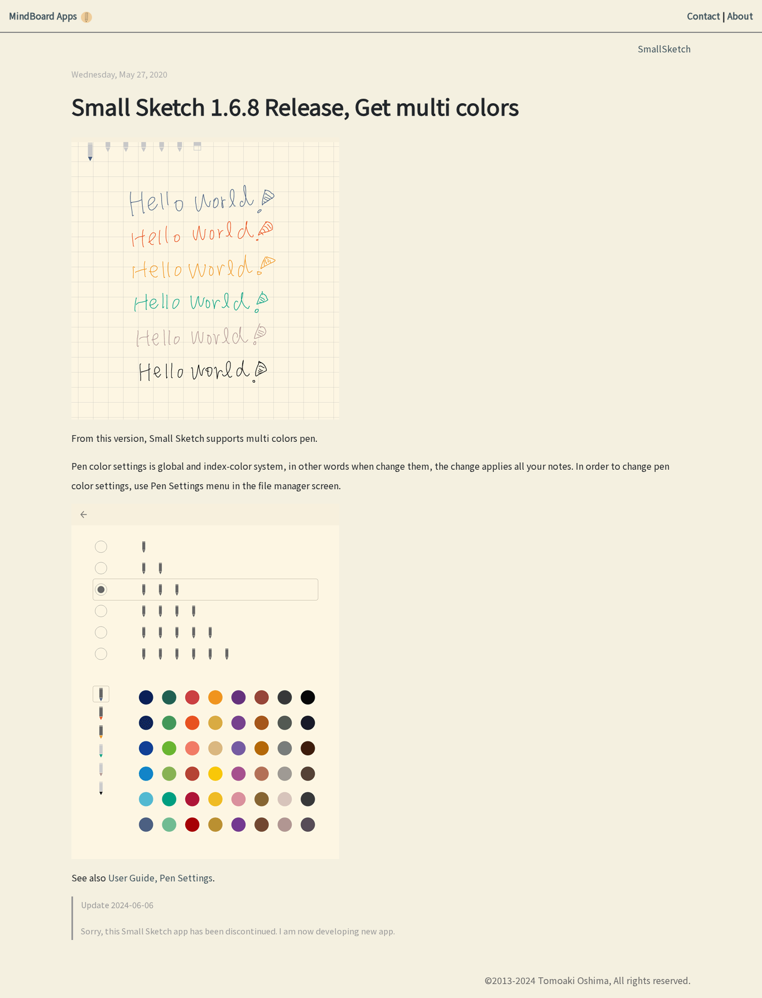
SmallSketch (664, 48)
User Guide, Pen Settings (160, 877)
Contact (703, 15)
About (740, 15)
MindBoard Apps (43, 15)
